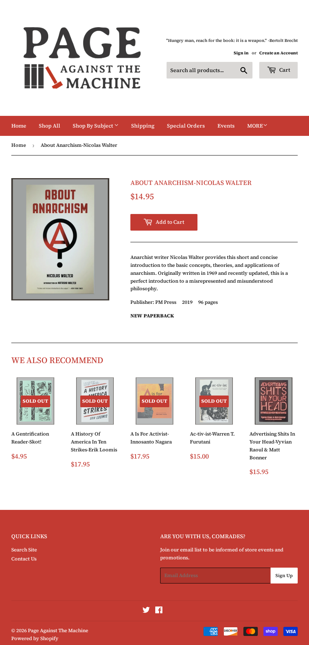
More (255, 125)
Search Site (24, 549)
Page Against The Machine (58, 630)
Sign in (241, 53)
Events (226, 125)
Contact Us (24, 559)
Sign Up (284, 576)
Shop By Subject (93, 125)
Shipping (142, 125)
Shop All (49, 125)
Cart (284, 70)
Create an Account (278, 53)
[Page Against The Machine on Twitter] (146, 611)
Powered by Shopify (34, 638)
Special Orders (186, 125)
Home (18, 125)
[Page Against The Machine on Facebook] (159, 611)
